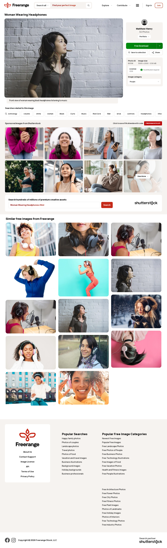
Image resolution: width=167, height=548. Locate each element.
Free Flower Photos (111, 493)
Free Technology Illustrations (115, 458)
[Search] (88, 5)
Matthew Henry (144, 28)
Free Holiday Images (111, 513)
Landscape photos (70, 446)
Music (68, 114)
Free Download (141, 46)
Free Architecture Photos (114, 489)
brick (104, 114)
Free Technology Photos (113, 520)
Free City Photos (110, 497)
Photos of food (69, 454)
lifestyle (146, 114)
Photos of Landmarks (112, 509)
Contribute (122, 5)
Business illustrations (72, 462)
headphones (131, 114)
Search (107, 205)
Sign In (149, 5)
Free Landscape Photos (113, 446)
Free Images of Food (111, 462)
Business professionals (73, 473)
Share (157, 52)
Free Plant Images (110, 505)
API (27, 466)
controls (115, 114)
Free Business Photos (112, 454)
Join (159, 5)
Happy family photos (71, 438)
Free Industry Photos (112, 524)
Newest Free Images (111, 438)
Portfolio (143, 36)
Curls (57, 114)
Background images (71, 466)
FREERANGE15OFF (153, 123)
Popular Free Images (111, 442)
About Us (27, 452)
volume (11, 114)
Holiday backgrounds (71, 469)
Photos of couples (70, 442)
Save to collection (138, 52)
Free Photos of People (112, 450)
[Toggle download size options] (160, 46)
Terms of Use (27, 471)
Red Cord (82, 114)
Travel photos (68, 450)
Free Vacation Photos (112, 466)
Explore (105, 5)
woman (35, 114)
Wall (93, 114)
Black (47, 114)
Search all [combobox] (41, 5)
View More (141, 176)
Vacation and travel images (74, 458)
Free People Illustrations (113, 473)
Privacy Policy (27, 476)
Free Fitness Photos (111, 501)
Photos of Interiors (110, 517)
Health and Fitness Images (114, 469)
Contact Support (27, 456)
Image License (27, 461)
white (23, 114)
